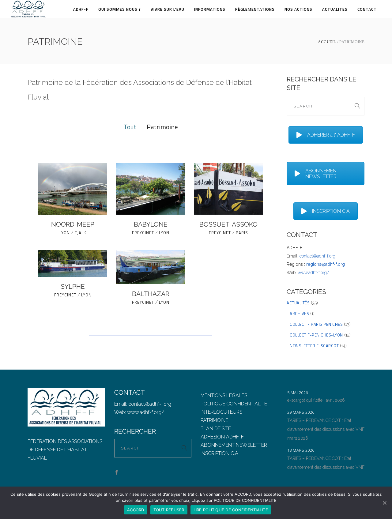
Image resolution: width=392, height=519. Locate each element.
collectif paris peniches (316, 324)
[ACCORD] (384, 503)
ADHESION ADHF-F (222, 437)
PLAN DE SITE (216, 428)
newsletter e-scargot (314, 346)
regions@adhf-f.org (325, 264)
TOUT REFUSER (168, 509)
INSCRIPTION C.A (331, 211)
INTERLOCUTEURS (221, 412)
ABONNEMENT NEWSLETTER (322, 173)
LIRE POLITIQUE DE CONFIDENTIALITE (231, 509)
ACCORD (135, 509)
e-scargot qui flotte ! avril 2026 (316, 400)
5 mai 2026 (297, 392)
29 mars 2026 (301, 412)
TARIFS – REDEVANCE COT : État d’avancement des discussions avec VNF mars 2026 (325, 429)
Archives (299, 313)
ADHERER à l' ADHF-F (331, 135)
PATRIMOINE (214, 420)
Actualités (298, 303)
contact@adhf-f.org (317, 256)
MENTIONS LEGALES (224, 395)
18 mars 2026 (301, 450)
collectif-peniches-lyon (316, 335)
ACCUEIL (327, 42)
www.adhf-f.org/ (313, 272)
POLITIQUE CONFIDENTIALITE (234, 404)
